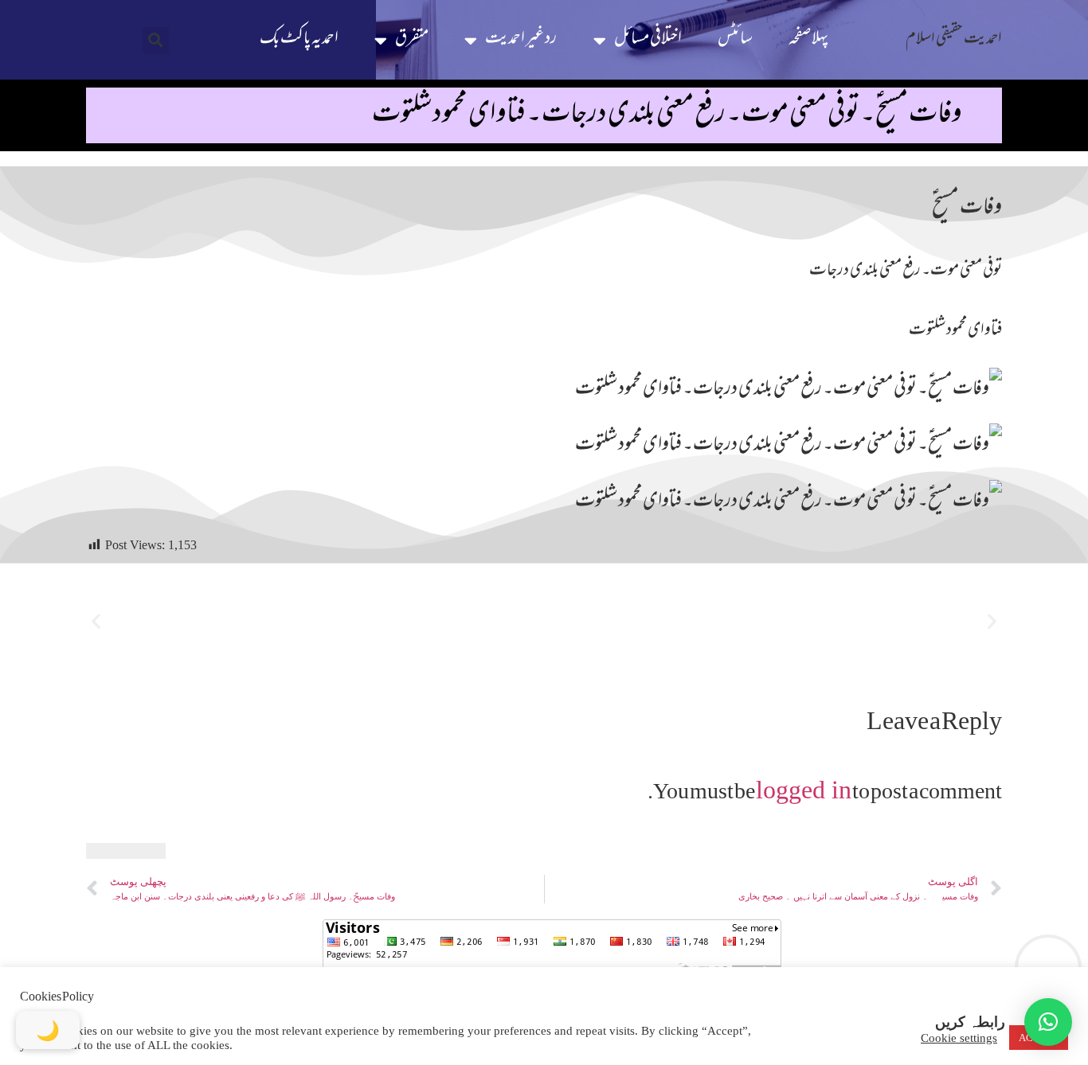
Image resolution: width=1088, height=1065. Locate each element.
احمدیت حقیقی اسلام (954, 39)
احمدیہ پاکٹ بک (299, 39)
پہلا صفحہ (808, 39)
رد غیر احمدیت (521, 39)
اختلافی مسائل (648, 39)
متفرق (412, 39)
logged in (803, 789)
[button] (156, 40)
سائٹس (735, 39)
